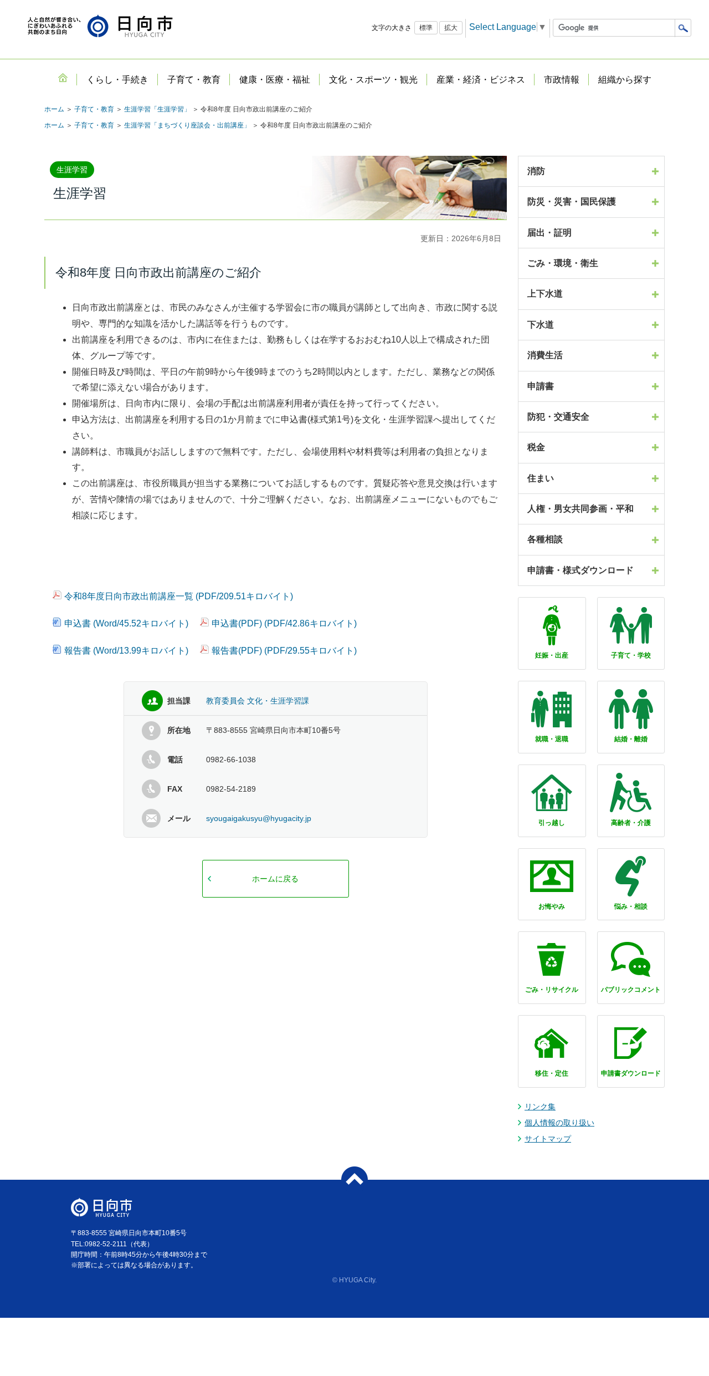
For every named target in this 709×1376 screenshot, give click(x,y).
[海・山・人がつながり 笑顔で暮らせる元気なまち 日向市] (100, 26)
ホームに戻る (275, 878)
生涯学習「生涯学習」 (157, 109)
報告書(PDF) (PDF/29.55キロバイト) (284, 650)
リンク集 (540, 1106)
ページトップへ (354, 1179)
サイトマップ (548, 1138)
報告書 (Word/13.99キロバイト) (126, 650)
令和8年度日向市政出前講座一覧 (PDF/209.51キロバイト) (178, 596)
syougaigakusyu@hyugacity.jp (258, 818)
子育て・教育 (94, 109)
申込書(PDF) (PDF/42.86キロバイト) (284, 623)
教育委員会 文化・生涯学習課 (257, 700)
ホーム (54, 109)
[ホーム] (62, 77)
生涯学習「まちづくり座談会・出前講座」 (187, 125)
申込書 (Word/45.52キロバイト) (126, 623)
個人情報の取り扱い (559, 1122)
